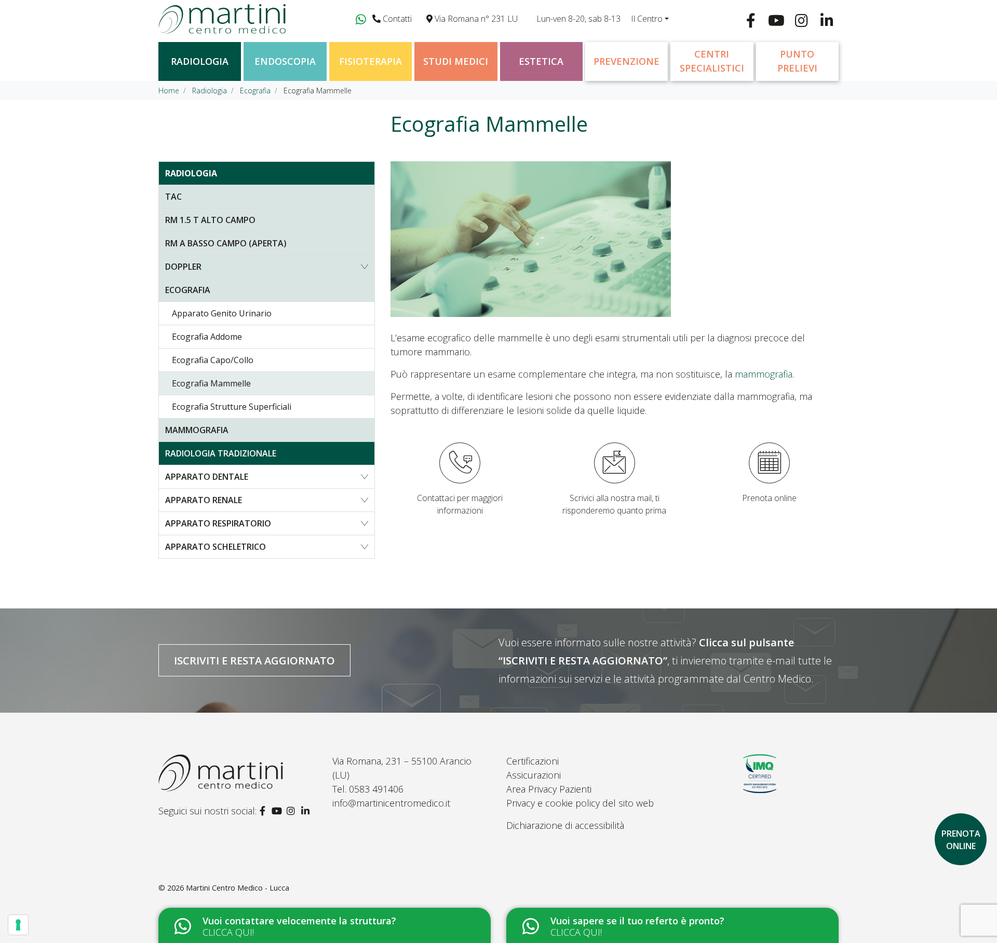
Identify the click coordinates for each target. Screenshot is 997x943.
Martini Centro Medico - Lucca (237, 888)
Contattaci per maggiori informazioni (460, 504)
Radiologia (209, 90)
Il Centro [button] (647, 18)
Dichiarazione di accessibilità (565, 825)
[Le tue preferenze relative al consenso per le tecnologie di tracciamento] (18, 925)
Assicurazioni (533, 775)
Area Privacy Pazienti (548, 789)
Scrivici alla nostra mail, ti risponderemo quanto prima (614, 504)
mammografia (763, 374)
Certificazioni (532, 761)
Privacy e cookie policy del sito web (580, 803)
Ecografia (255, 90)
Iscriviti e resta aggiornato (254, 660)
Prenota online (769, 498)
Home (168, 90)
